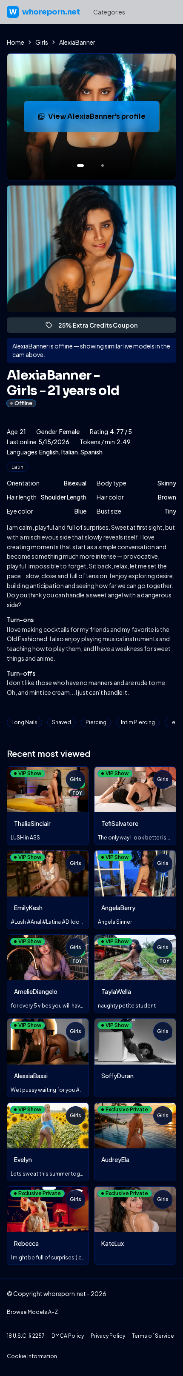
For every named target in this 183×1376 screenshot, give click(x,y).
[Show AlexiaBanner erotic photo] (80, 165)
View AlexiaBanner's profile (102, 119)
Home (15, 42)
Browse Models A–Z (32, 1312)
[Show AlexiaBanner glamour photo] (102, 165)
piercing (96, 722)
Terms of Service (153, 1336)
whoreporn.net (44, 12)
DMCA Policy (67, 1336)
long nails (24, 722)
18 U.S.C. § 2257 (26, 1336)
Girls (41, 42)
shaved (61, 722)
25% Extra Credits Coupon (101, 327)
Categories (109, 12)
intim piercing (138, 722)
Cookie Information (32, 1356)
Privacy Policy (108, 1336)
